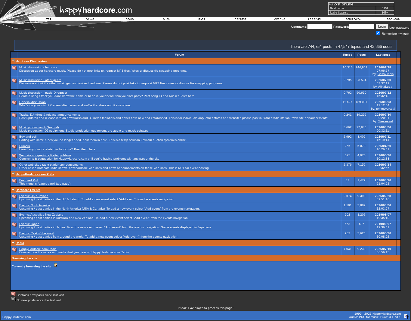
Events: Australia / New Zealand (41, 214)
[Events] (279, 20)
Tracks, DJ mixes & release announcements (49, 114)
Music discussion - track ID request (43, 92)
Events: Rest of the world (36, 233)
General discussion (32, 102)
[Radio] (130, 20)
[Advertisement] (289, 275)
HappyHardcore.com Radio (38, 249)
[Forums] (240, 20)
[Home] (48, 20)
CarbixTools (386, 74)
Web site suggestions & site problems (45, 155)
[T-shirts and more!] (202, 20)
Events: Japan (29, 224)
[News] (89, 20)
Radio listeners (339, 12)
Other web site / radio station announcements (51, 164)
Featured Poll (28, 180)
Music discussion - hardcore (38, 67)
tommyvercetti (385, 108)
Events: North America (34, 205)
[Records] (314, 20)
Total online (337, 8)
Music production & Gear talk (39, 127)
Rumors (24, 146)
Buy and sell (27, 136)
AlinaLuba (385, 86)
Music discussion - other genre (40, 80)
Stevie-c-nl (385, 121)
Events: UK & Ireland (33, 196)
